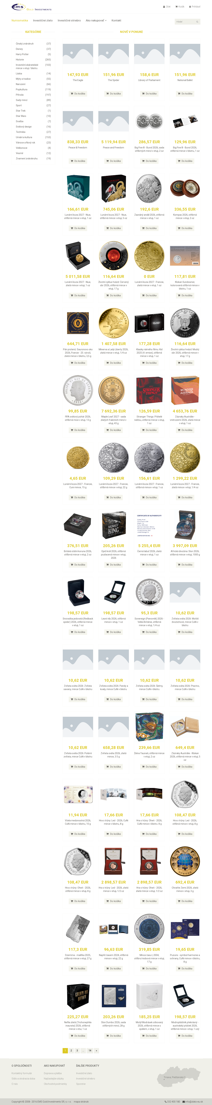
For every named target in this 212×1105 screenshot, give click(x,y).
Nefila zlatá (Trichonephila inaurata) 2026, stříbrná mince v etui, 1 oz (77, 1025)
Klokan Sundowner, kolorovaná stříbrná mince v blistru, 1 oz (185, 285)
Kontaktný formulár (22, 1073)
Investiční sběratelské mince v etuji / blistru (33, 67)
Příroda (33, 94)
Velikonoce (33, 148)
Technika (33, 132)
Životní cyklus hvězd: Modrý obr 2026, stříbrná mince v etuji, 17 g (185, 352)
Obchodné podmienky (55, 1084)
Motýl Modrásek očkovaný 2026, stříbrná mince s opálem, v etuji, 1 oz (149, 1025)
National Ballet (185, 80)
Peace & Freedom (78, 147)
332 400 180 (173, 1101)
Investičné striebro (69, 20)
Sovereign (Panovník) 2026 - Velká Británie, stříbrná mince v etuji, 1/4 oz (149, 622)
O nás (15, 1084)
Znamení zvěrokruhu (33, 158)
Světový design (33, 126)
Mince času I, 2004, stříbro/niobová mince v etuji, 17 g (149, 958)
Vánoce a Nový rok (33, 142)
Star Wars (33, 116)
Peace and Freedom (113, 147)
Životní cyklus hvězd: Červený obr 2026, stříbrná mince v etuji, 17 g (113, 285)
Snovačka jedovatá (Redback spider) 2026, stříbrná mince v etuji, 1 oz (78, 622)
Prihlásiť (195, 6)
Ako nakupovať (95, 20)
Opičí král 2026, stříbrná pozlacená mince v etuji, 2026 (113, 554)
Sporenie (80, 1084)
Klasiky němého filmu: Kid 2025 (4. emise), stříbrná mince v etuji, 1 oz (149, 352)
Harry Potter (33, 54)
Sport (33, 105)
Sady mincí (33, 100)
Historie (33, 59)
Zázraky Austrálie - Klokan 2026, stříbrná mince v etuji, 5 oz (185, 756)
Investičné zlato (43, 20)
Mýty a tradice (33, 79)
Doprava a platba (53, 1073)
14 (90, 1050)
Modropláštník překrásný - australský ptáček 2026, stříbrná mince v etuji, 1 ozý (185, 1025)
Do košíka (79, 93)
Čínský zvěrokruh (33, 43)
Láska (33, 73)
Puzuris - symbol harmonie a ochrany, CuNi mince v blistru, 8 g (185, 958)
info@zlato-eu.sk (194, 1101)
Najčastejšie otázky (54, 1078)
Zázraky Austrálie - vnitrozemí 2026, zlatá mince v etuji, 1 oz (185, 420)
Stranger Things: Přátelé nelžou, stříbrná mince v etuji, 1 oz (149, 420)
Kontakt (116, 20)
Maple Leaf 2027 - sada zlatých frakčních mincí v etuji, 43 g (113, 420)
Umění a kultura (33, 137)
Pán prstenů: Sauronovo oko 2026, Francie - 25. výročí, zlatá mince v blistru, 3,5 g (78, 352)
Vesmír (33, 153)
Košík (181, 6)
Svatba (33, 121)
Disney (33, 49)
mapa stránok (81, 1101)
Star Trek (33, 110)
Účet (167, 6)
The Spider (113, 80)
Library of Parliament (149, 80)
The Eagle (78, 80)
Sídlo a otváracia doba (23, 1078)
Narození (33, 84)
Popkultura (33, 89)
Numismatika (20, 20)
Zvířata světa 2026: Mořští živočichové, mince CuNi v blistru (185, 622)
